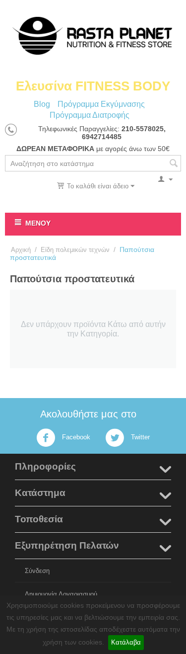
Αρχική (21, 249)
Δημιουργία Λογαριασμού (61, 594)
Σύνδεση (37, 570)
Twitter (139, 437)
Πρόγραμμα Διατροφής (89, 115)
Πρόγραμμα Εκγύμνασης (101, 104)
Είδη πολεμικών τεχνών (75, 249)
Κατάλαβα (126, 642)
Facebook (75, 437)
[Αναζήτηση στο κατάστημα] (174, 164)
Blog (42, 104)
